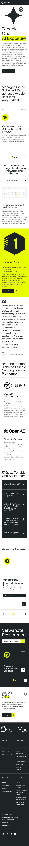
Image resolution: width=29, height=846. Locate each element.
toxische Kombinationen (11, 221)
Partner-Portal (5, 751)
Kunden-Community (21, 761)
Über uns (4, 782)
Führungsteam (5, 785)
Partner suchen (6, 748)
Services (18, 745)
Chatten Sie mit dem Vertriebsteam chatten (21, 792)
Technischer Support (21, 748)
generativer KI (19, 408)
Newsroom (4, 788)
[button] (3, 156)
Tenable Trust (19, 764)
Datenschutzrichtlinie (7, 814)
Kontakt (18, 782)
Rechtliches (5, 822)
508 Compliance (6, 825)
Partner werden (6, 745)
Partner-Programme (7, 754)
